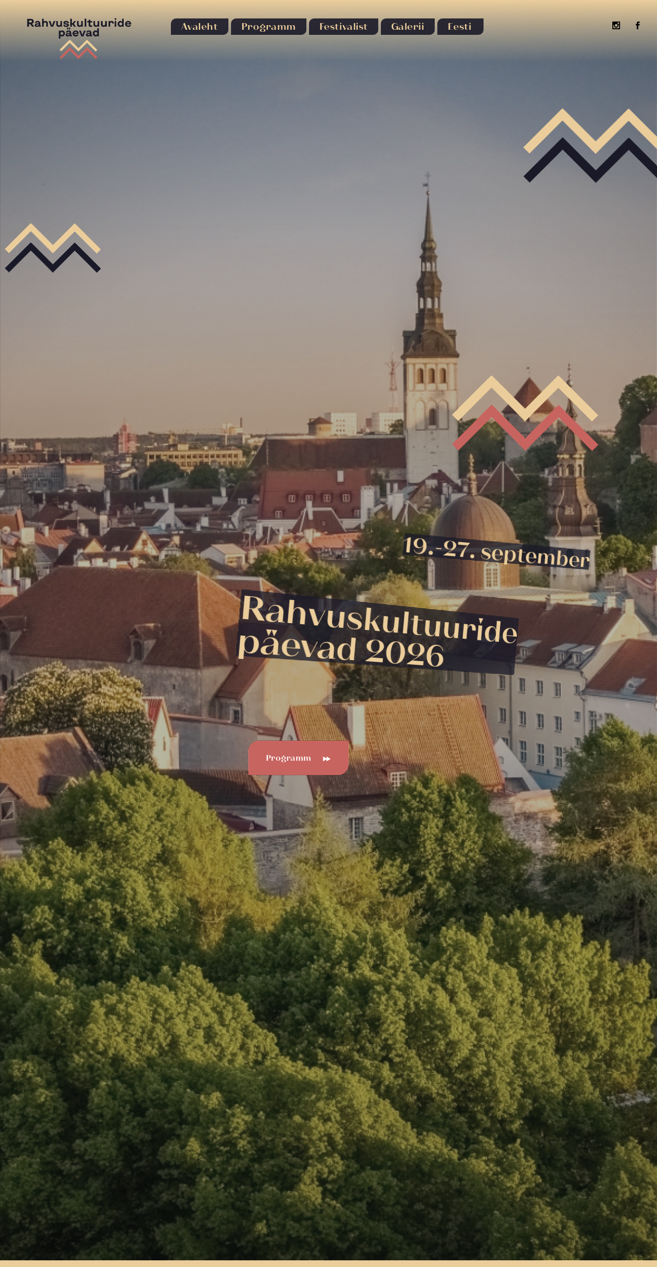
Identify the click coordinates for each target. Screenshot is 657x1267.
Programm (289, 758)
